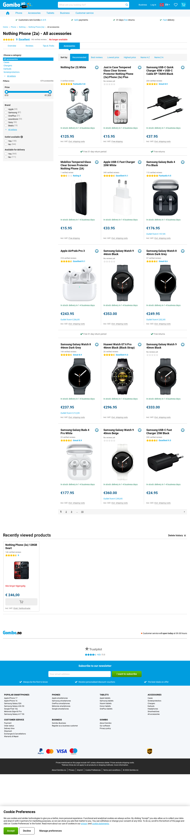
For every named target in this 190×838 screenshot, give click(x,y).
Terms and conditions (112, 770)
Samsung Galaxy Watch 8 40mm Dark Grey (161, 252)
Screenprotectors (154, 701)
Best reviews (97, 57)
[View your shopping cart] (183, 4)
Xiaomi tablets (105, 703)
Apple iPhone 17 (10, 698)
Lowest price (113, 57)
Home (5, 27)
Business (65, 13)
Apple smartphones (60, 698)
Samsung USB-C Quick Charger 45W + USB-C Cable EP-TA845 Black (160, 70)
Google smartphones (60, 709)
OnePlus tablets (106, 709)
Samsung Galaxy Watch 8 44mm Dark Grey (76, 346)
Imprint (80, 770)
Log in (153, 5)
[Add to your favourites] (97, 67)
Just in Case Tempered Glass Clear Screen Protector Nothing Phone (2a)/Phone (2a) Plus (118, 72)
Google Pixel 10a (11, 709)
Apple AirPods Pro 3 (73, 250)
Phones (56, 695)
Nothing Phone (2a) (36, 27)
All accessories (53, 27)
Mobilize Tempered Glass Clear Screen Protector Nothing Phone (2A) (76, 165)
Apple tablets (105, 698)
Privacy (72, 770)
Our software (105, 726)
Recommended (79, 57)
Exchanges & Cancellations (15, 734)
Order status (9, 726)
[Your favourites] (175, 4)
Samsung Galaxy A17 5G (14, 714)
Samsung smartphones (61, 701)
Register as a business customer (65, 726)
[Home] (7, 13)
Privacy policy (105, 728)
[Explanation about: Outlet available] (21, 137)
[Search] (126, 4)
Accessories (34, 13)
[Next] (184, 511)
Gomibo (104, 719)
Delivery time (9, 728)
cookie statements (100, 823)
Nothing (22, 27)
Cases (150, 698)
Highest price (130, 57)
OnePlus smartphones (61, 703)
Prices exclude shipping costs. (122, 763)
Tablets (50, 13)
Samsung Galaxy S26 (12, 703)
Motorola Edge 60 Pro (13, 711)
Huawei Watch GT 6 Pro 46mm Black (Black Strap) (119, 346)
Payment (7, 723)
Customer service (85, 13)
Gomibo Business (59, 723)
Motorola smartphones (61, 706)
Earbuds (151, 706)
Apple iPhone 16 (10, 701)
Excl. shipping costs (77, 141)
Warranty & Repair (11, 736)
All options (11, 76)
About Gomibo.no (59, 770)
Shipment (8, 731)
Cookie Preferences (93, 770)
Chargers (151, 703)
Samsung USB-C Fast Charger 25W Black (159, 431)
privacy (84, 823)
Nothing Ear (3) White (73, 67)
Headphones (153, 709)
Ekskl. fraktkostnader (22, 608)
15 (82, 512)
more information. (121, 765)
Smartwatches (153, 711)
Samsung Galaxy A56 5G (14, 706)
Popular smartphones (16, 695)
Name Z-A (158, 57)
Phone (18, 13)
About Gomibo (105, 723)
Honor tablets (105, 706)
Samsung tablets (106, 701)
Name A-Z (145, 57)
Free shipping (117, 141)
